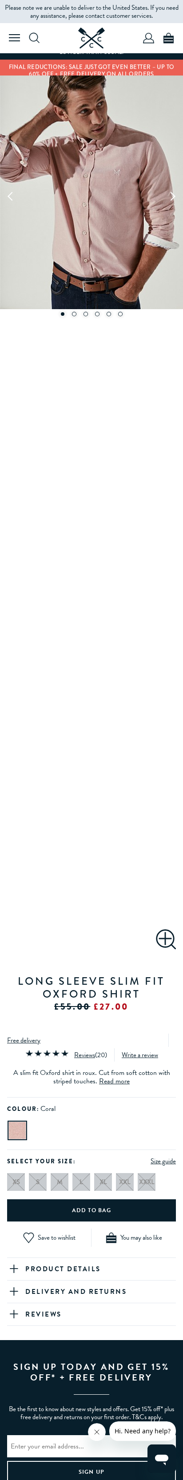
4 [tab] (97, 314)
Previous (10, 196)
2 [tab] (74, 314)
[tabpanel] (91, 196)
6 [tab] (120, 314)
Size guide (163, 1161)
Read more (114, 1081)
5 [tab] (109, 314)
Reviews (84, 1055)
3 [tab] (86, 314)
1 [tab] (63, 314)
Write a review (140, 1055)
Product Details (63, 1269)
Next (172, 196)
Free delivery (23, 1040)
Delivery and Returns (76, 1292)
